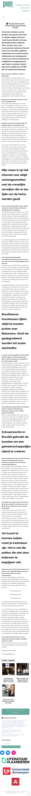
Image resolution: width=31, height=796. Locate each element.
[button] (16, 17)
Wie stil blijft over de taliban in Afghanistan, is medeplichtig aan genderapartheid (12, 731)
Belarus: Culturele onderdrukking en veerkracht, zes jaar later (13, 735)
